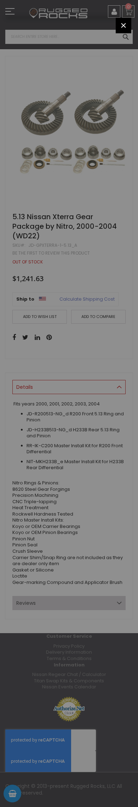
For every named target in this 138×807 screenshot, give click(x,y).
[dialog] (69, 403)
